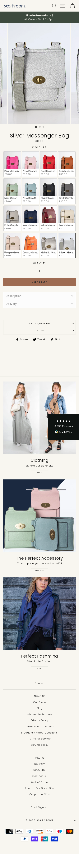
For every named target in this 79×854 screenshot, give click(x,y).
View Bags (39, 571)
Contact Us (39, 776)
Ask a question (39, 323)
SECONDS (39, 769)
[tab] (39, 296)
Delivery (39, 764)
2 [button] (40, 127)
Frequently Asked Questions (39, 732)
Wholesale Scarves (39, 714)
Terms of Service (39, 738)
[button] (63, 427)
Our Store (39, 702)
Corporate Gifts (39, 794)
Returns (39, 757)
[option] (39, 17)
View (39, 669)
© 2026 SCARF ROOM (39, 820)
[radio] (12, 164)
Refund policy (39, 744)
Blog (39, 708)
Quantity (39, 263)
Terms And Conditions (39, 726)
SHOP (39, 473)
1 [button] (36, 127)
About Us (39, 696)
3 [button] (43, 127)
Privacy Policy (39, 720)
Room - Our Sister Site (39, 788)
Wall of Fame (39, 782)
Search (39, 683)
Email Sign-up (39, 807)
